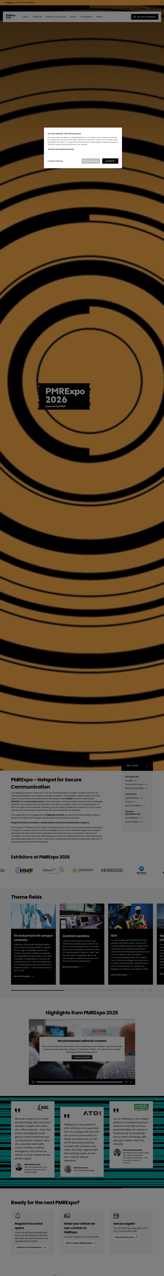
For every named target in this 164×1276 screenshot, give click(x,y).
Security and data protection (61, 149)
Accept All (110, 161)
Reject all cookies (91, 161)
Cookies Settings (55, 161)
